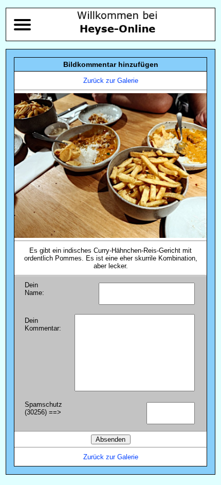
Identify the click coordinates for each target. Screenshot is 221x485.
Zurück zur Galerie (110, 80)
